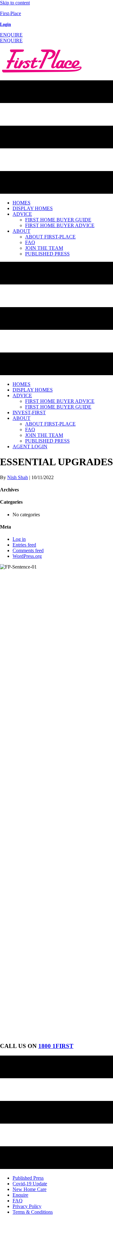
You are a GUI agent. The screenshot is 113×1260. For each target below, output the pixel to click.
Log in (19, 539)
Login (5, 24)
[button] (11, 34)
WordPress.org (27, 556)
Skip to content (15, 2)
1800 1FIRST (55, 1046)
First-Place (10, 13)
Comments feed (28, 550)
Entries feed (24, 544)
